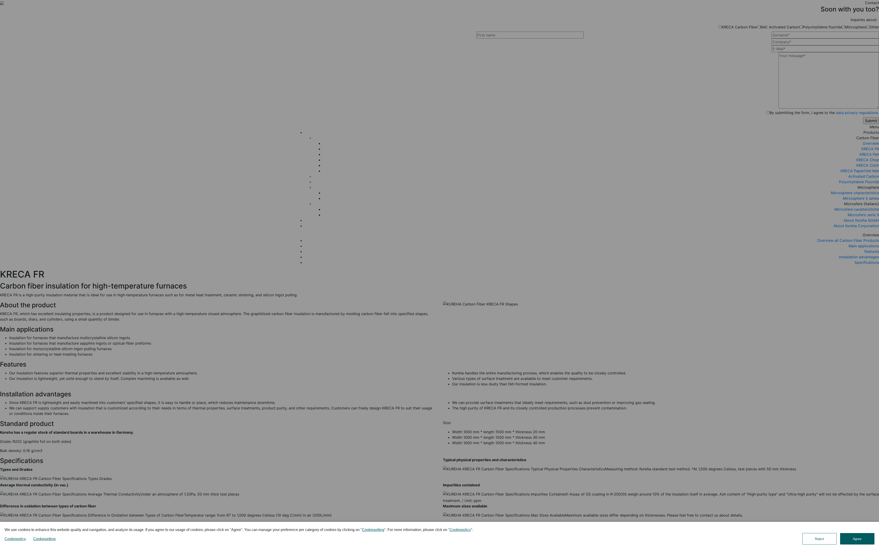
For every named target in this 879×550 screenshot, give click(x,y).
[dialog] (439, 536)
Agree (857, 539)
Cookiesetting (373, 530)
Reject (819, 539)
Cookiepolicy (460, 530)
